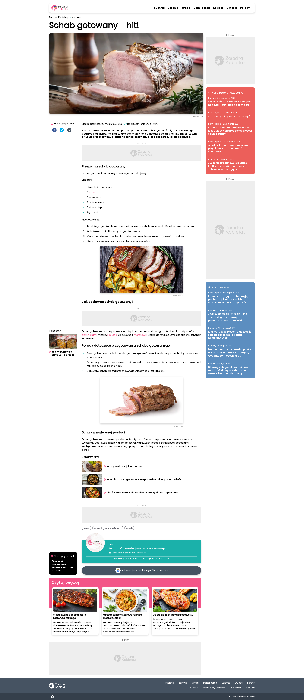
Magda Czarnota (121, 548)
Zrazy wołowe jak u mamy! (124, 466)
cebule (93, 192)
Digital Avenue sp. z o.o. (158, 558)
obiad (87, 528)
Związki (232, 7)
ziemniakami (89, 334)
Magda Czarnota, (91, 124)
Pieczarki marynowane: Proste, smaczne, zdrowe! (62, 566)
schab (129, 528)
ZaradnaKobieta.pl (59, 17)
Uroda (186, 7)
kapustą (112, 334)
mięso (97, 528)
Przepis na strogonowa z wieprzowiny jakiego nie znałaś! (144, 479)
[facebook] (54, 130)
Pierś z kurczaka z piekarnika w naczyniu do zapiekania (142, 492)
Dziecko (218, 7)
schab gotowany (113, 528)
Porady (245, 7)
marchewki (140, 334)
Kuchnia (159, 7)
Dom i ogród (202, 7)
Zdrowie (173, 7)
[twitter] (62, 130)
